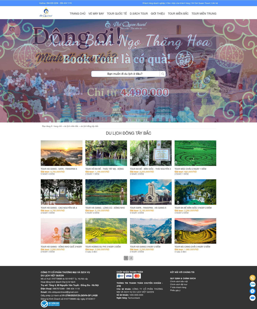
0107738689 (57, 278)
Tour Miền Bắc (178, 13)
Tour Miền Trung (204, 13)
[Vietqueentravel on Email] (253, 298)
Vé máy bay (96, 13)
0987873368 (59, 288)
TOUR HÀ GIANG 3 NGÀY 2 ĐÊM (145, 246)
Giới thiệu (158, 13)
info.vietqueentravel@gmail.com (63, 291)
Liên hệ (214, 3)
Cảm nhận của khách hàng (178, 3)
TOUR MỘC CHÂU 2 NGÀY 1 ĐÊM (190, 168)
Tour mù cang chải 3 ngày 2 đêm (192, 246)
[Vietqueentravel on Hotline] (253, 278)
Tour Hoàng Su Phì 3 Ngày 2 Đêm (103, 246)
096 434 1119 (66, 3)
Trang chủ (78, 13)
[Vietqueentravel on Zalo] (253, 284)
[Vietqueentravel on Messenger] (253, 291)
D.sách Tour (139, 13)
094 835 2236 (52, 3)
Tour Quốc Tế (117, 13)
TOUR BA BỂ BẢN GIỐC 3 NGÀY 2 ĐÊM (193, 207)
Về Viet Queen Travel (200, 3)
